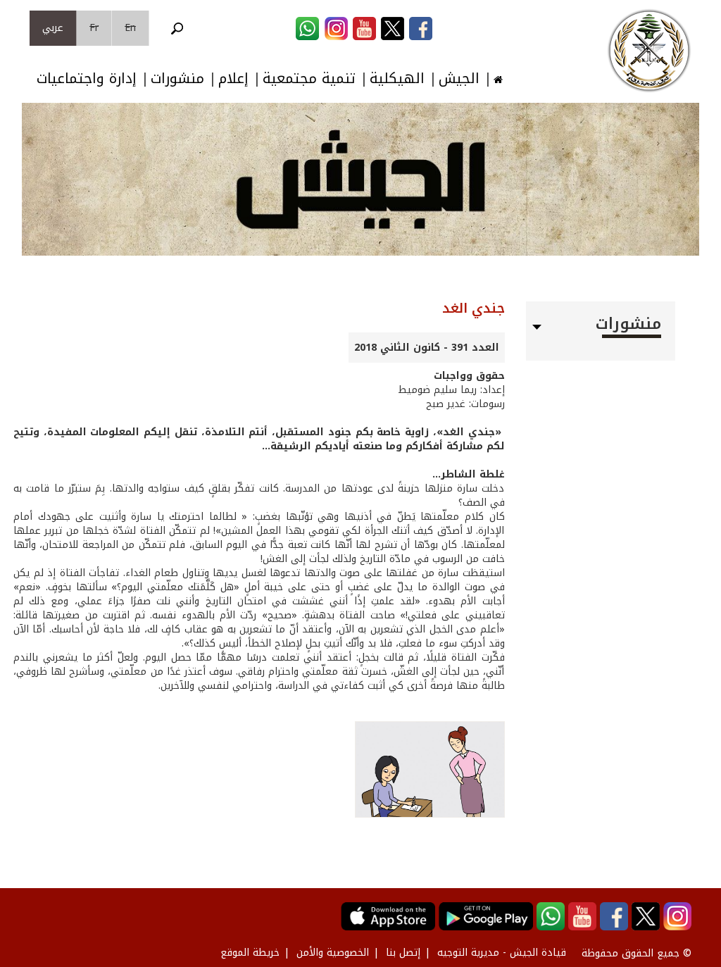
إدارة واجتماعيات (87, 78)
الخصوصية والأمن (332, 952)
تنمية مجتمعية (309, 78)
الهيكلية (397, 78)
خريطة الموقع (250, 952)
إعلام (233, 78)
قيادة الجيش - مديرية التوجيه (501, 952)
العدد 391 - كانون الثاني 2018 (426, 347)
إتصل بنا (403, 952)
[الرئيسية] (649, 50)
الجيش (459, 78)
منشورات (177, 78)
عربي (52, 27)
